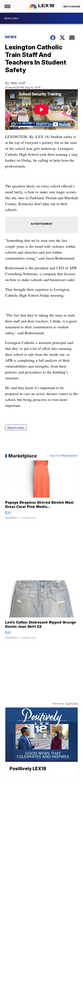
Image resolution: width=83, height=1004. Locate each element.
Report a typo (15, 427)
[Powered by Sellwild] (72, 703)
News (11, 37)
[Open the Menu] (7, 6)
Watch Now (70, 6)
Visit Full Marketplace (64, 455)
